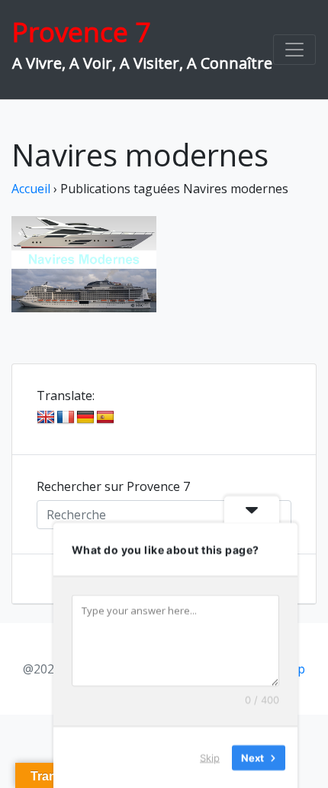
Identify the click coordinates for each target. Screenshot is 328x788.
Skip (210, 757)
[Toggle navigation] (294, 49)
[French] (65, 417)
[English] (46, 417)
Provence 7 (81, 32)
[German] (85, 417)
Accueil (30, 188)
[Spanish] (105, 417)
